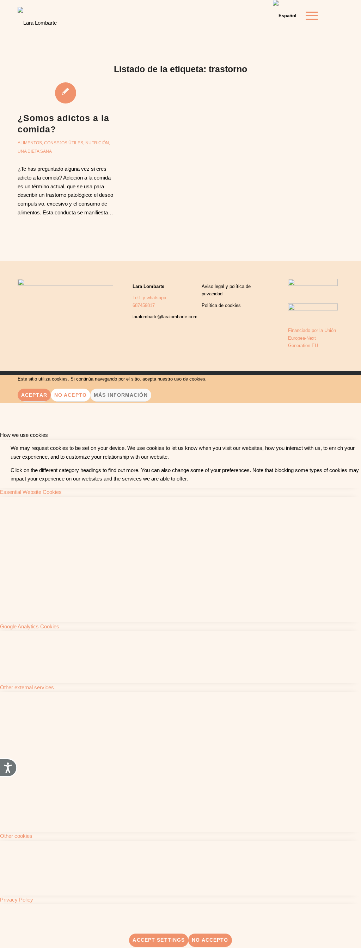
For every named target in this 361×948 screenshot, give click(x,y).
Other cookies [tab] (16, 836)
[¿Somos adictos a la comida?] (65, 92)
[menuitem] (309, 16)
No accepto (210, 940)
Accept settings (159, 940)
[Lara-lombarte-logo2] (37, 18)
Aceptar (34, 395)
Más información (121, 395)
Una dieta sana (35, 151)
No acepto (70, 395)
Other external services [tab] (27, 687)
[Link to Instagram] (338, 15)
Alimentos (30, 142)
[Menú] (309, 16)
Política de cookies (221, 305)
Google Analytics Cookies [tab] (29, 626)
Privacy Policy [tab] (16, 900)
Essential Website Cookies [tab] (31, 492)
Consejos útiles (63, 142)
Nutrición (97, 142)
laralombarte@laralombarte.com (165, 316)
